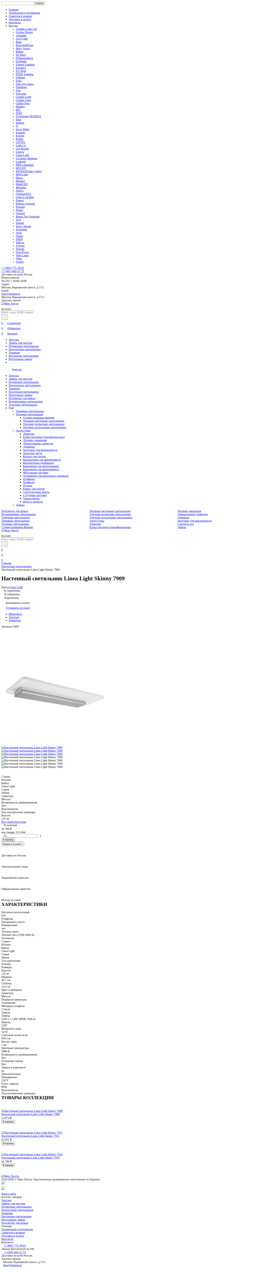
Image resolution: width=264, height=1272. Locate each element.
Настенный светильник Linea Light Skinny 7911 (30, 1135)
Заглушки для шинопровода (40, 449)
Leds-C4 (21, 145)
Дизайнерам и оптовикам (24, 12)
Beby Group (23, 48)
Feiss (19, 80)
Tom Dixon (22, 252)
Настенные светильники (24, 355)
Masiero (20, 181)
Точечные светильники (23, 404)
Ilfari (18, 119)
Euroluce (21, 67)
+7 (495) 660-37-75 (12, 271)
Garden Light (23, 96)
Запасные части (32, 453)
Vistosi (20, 261)
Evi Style (21, 71)
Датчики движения (35, 440)
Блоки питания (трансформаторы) (44, 437)
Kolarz (20, 138)
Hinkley (20, 106)
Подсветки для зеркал (22, 398)
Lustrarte (21, 161)
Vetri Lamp (22, 255)
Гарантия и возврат (20, 16)
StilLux (20, 242)
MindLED (22, 184)
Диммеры (29, 446)
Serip (19, 232)
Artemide (21, 35)
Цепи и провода (33, 501)
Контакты (15, 22)
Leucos (20, 151)
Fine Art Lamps (25, 84)
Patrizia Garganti (25, 203)
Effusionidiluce (24, 58)
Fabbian (20, 77)
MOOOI (21, 168)
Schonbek (21, 229)
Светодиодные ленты (36, 492)
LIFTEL (21, 142)
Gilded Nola (23, 103)
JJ (17, 126)
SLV (18, 219)
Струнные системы (35, 495)
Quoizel (20, 213)
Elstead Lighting (25, 64)
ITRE (19, 113)
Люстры (14, 339)
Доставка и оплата (20, 19)
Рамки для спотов (34, 488)
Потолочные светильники (25, 349)
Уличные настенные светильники (43, 420)
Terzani (20, 248)
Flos (18, 90)
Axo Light (22, 38)
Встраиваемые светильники (26, 401)
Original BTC (24, 193)
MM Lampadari (25, 164)
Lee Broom (22, 148)
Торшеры (14, 352)
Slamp (19, 236)
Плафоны (29, 479)
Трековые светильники (30, 411)
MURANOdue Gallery (29, 171)
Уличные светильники (29, 414)
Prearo (19, 210)
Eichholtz (21, 61)
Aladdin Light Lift (26, 29)
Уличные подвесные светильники (43, 424)
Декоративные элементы (38, 443)
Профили (28, 482)
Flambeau (21, 87)
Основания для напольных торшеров (45, 475)
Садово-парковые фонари (38, 417)
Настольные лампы (20, 359)
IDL (18, 109)
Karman (20, 132)
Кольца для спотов (34, 456)
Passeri (20, 200)
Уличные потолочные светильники (44, 427)
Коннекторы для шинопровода (42, 459)
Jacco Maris (22, 129)
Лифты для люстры (20, 342)
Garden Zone (23, 100)
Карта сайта (8, 1193)
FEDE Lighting (25, 74)
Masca (19, 177)
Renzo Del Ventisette (28, 216)
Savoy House (23, 226)
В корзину (8, 839)
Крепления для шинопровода (41, 469)
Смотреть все (185, 524)
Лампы (20, 504)
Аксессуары (23, 430)
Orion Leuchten (25, 197)
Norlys (20, 190)
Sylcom (20, 245)
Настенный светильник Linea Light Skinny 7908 (30, 1114)
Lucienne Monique (26, 158)
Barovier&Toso (24, 45)
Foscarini (21, 93)
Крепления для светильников (41, 466)
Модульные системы (35, 472)
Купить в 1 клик (11, 844)
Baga (19, 41)
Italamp (20, 122)
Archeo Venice (24, 32)
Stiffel (19, 239)
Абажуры (28, 433)
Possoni (20, 206)
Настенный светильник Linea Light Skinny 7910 (30, 1157)
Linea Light (22, 155)
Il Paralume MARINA (28, 116)
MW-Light (22, 174)
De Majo (21, 54)
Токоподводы (31, 498)
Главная (13, 9)
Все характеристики (13, 821)
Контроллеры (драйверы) (38, 462)
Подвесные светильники (24, 346)
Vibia (19, 258)
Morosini (21, 187)
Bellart (19, 51)
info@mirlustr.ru (10, 293)
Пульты (27, 485)
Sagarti (20, 223)
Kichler (20, 135)
